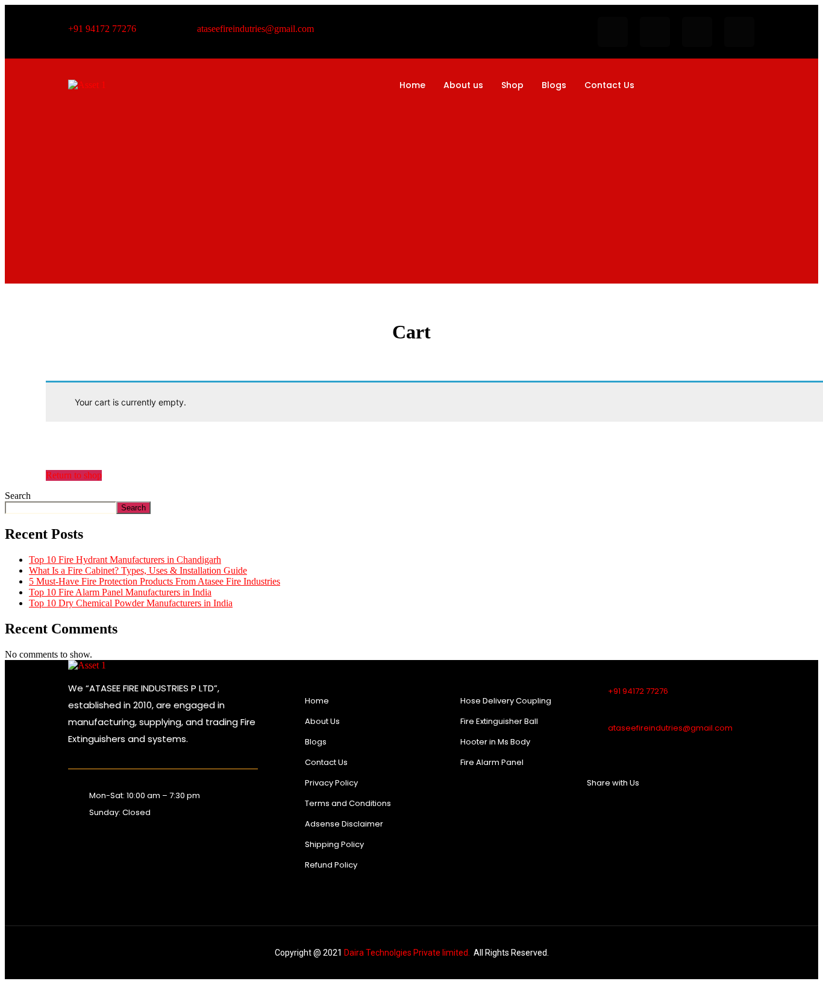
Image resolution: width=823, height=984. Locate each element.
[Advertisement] (411, 190)
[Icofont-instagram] (697, 32)
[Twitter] (623, 817)
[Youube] (644, 817)
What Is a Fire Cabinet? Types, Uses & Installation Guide (138, 570)
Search (18, 495)
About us (463, 85)
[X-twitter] (655, 32)
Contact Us (609, 85)
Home (412, 85)
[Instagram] (633, 817)
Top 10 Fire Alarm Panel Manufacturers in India (120, 592)
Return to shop (74, 475)
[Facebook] (613, 817)
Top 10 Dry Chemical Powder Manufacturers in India (131, 603)
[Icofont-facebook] (613, 32)
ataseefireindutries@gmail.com (670, 728)
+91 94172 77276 (638, 691)
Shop (512, 85)
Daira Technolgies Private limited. (407, 952)
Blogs (554, 85)
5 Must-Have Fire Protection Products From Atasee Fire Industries (154, 581)
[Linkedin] (739, 32)
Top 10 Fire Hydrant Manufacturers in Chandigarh (125, 559)
